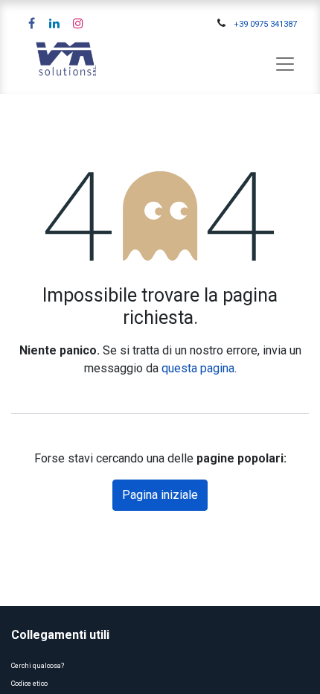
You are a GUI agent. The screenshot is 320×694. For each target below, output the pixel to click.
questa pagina (197, 368)
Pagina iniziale (160, 495)
